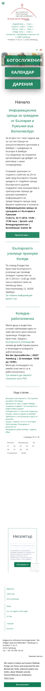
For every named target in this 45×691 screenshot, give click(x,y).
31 (8, 446)
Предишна (23, 442)
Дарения (23, 84)
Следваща (12, 453)
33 (21, 446)
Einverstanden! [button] (22, 685)
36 (8, 449)
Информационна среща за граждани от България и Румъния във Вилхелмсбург (22, 120)
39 (27, 449)
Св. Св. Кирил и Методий (17, 611)
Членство (11, 594)
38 (21, 449)
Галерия (10, 623)
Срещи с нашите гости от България (21, 421)
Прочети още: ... (22, 235)
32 (14, 446)
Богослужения (23, 60)
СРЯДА (15, 32)
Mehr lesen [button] (9, 678)
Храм (9, 606)
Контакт (10, 628)
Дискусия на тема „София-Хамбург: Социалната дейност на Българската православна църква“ (21, 406)
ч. (24, 24)
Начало (10, 442)
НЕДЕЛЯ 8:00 (17, 24)
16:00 (21, 29)
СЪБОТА (15, 27)
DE (37, 50)
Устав (9, 616)
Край (23, 453)
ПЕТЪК (15, 29)
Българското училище (18, 341)
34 (27, 446)
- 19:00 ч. (30, 27)
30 (34, 442)
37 (14, 449)
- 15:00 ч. (29, 24)
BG (41, 50)
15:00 (21, 27)
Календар (22, 72)
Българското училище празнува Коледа (22, 253)
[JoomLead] (22, 11)
